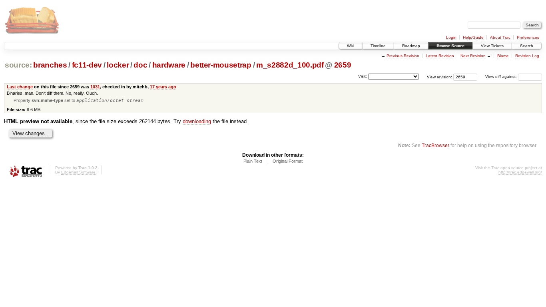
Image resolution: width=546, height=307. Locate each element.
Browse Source (450, 46)
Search (526, 46)
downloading (197, 121)
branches (50, 65)
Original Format (288, 161)
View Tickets (492, 46)
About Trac (500, 37)
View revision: (439, 76)
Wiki (350, 46)
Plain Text (252, 161)
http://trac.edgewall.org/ (520, 172)
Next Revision (473, 56)
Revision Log (527, 56)
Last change (20, 86)
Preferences (528, 37)
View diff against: (501, 76)
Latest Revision (440, 56)
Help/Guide (473, 37)
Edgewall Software (78, 172)
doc (140, 65)
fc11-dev (87, 65)
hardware (168, 65)
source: (18, 65)
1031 (95, 86)
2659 (342, 65)
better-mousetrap (220, 65)
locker (118, 65)
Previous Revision (403, 56)
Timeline (378, 46)
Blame (503, 56)
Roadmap (411, 46)
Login (451, 37)
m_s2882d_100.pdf (290, 65)
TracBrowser (435, 145)
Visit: (362, 76)
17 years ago (163, 86)
